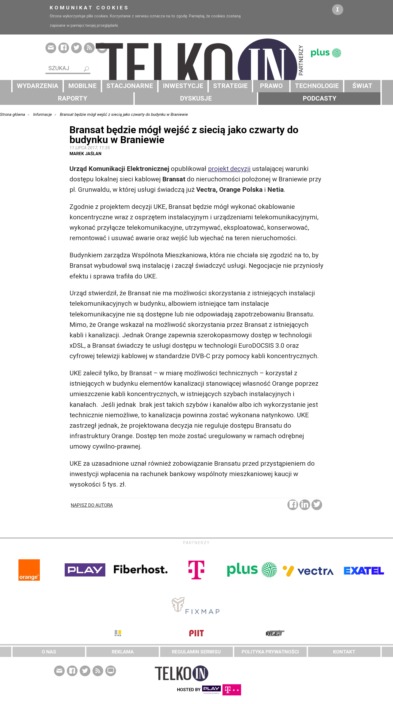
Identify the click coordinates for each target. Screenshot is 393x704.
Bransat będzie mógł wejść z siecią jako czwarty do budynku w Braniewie (124, 114)
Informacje (42, 114)
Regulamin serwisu (196, 652)
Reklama (123, 652)
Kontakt (344, 652)
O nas (49, 652)
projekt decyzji (229, 169)
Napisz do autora (92, 505)
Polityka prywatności (270, 652)
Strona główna (12, 114)
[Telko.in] (196, 68)
